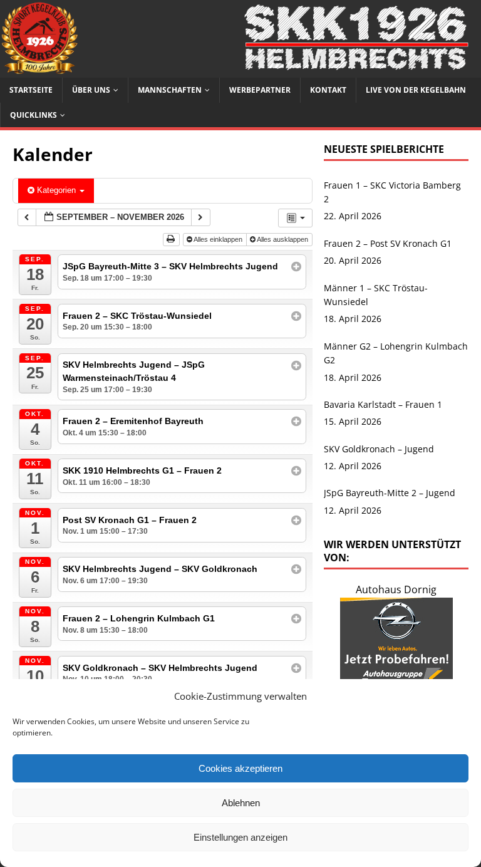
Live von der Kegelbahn (416, 90)
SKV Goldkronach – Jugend (379, 449)
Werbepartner (260, 90)
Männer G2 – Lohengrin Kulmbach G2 (396, 353)
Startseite (31, 90)
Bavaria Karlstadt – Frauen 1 (383, 404)
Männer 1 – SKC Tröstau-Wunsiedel (376, 295)
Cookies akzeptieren (240, 768)
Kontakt (328, 90)
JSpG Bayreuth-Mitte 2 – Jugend (389, 493)
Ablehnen (241, 802)
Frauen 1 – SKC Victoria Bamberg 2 (392, 192)
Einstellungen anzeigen (240, 837)
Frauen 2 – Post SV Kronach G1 (388, 243)
